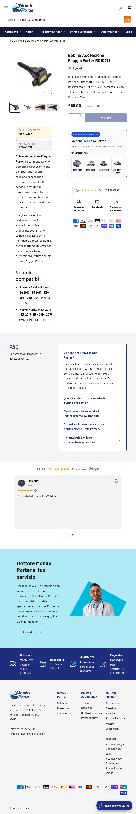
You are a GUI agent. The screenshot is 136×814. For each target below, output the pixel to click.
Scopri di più (29, 632)
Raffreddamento (115, 718)
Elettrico (110, 708)
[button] (6, 8)
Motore (30, 31)
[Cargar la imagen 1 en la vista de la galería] (14, 107)
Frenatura (111, 713)
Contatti (62, 713)
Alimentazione (109, 31)
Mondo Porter (23, 808)
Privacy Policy (89, 717)
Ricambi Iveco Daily (113, 751)
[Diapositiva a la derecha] (51, 93)
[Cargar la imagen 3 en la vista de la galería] (40, 107)
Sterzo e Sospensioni (81, 31)
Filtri (108, 733)
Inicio (12, 40)
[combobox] (68, 19)
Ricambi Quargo (114, 744)
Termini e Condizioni (87, 705)
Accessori (111, 738)
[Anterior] (64, 535)
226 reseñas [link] (112, 189)
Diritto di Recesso (91, 712)
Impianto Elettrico (52, 31)
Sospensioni (112, 728)
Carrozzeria (11, 31)
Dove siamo (63, 708)
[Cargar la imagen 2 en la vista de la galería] (27, 107)
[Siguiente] (72, 535)
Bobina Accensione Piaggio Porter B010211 (41, 40)
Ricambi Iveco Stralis (113, 770)
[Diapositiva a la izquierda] (44, 93)
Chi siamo (62, 703)
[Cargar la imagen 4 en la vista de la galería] (52, 107)
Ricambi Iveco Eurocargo (113, 761)
